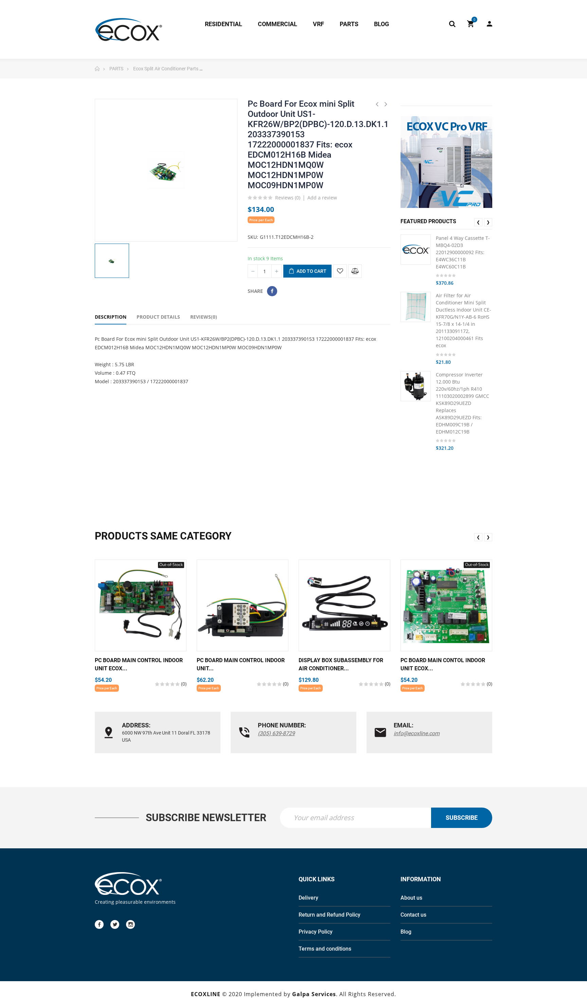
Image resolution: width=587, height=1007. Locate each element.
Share (272, 291)
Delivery (308, 898)
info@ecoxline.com (417, 733)
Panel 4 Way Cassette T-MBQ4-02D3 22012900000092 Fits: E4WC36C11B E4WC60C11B (463, 252)
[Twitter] (114, 924)
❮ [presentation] (478, 222)
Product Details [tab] (158, 317)
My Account (486, 24)
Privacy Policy (316, 932)
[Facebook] (99, 924)
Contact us (413, 915)
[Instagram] (130, 924)
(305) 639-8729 (276, 733)
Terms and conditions (325, 949)
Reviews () (287, 198)
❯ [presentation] (488, 222)
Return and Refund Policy (329, 915)
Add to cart (311, 271)
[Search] (452, 24)
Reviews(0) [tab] (203, 317)
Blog (406, 932)
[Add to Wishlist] (340, 271)
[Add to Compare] (355, 271)
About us (411, 898)
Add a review (322, 197)
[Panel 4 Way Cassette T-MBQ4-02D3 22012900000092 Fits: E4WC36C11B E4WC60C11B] (415, 249)
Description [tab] (110, 317)
